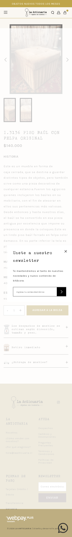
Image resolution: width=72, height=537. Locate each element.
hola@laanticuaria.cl (19, 452)
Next (67, 59)
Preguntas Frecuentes (45, 444)
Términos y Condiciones (46, 452)
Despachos (45, 428)
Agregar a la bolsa (47, 310)
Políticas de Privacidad (46, 461)
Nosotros (12, 432)
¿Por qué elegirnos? (18, 447)
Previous (5, 59)
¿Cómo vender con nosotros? (17, 440)
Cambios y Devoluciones (47, 435)
